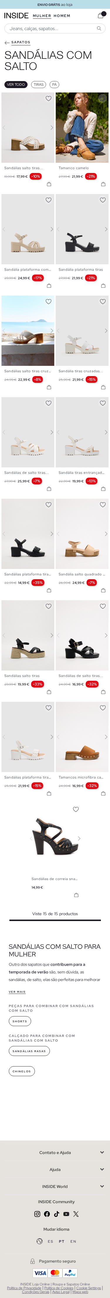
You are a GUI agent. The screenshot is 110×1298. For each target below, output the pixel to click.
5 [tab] (19, 97)
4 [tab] (16, 97)
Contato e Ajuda (55, 1152)
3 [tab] (13, 97)
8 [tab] (27, 300)
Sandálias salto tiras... (23, 168)
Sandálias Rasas (29, 1051)
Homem (62, 15)
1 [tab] (7, 97)
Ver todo (16, 84)
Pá (54, 84)
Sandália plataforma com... (28, 269)
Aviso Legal (61, 1292)
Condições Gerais (35, 1292)
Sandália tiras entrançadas (82, 472)
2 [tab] (10, 97)
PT (62, 1241)
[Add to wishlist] (48, 97)
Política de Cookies (58, 1288)
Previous (7, 127)
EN (73, 1241)
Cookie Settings (88, 1288)
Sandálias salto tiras (22, 675)
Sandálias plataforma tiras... (29, 574)
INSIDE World (55, 1186)
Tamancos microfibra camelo (84, 777)
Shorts (20, 1021)
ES (51, 1241)
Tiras (38, 84)
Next (48, 127)
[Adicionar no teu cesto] (49, 184)
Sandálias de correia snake (55, 879)
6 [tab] (76, 97)
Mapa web (80, 1292)
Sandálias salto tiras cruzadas (30, 371)
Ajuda (55, 1169)
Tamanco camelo (74, 168)
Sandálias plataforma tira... (28, 777)
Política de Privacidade (24, 1288)
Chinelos (22, 1071)
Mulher (42, 15)
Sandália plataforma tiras (81, 269)
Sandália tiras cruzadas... (81, 371)
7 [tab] (79, 97)
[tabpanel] (55, 838)
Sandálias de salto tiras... (26, 472)
